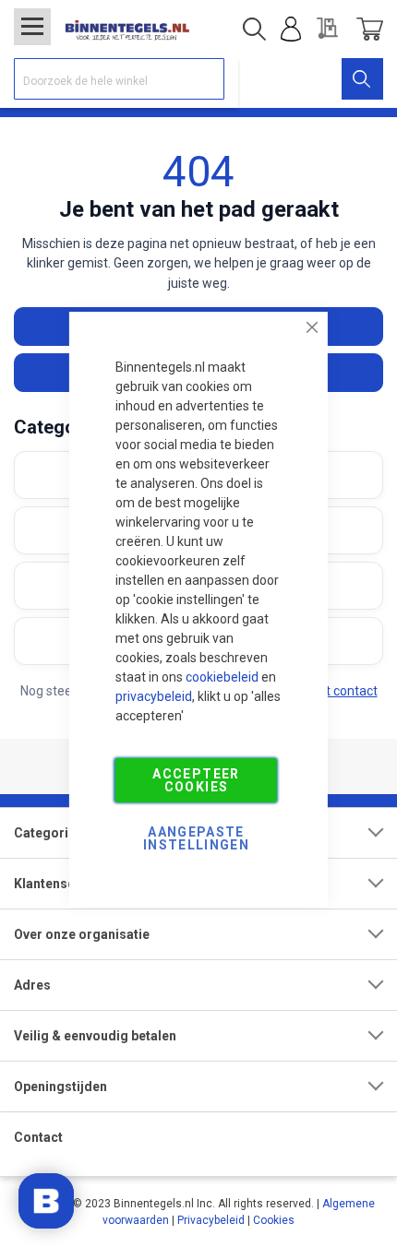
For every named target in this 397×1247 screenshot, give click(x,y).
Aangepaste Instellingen (196, 838)
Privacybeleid (211, 1220)
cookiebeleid (222, 677)
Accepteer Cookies (195, 780)
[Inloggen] (291, 29)
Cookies (274, 1220)
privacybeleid (153, 696)
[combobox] (119, 79)
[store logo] (127, 29)
